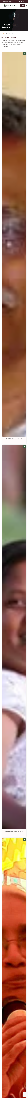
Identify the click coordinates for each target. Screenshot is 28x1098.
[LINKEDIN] (26, 1)
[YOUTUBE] (21, 1)
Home (2, 33)
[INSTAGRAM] (23, 1)
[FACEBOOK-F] (19, 1)
